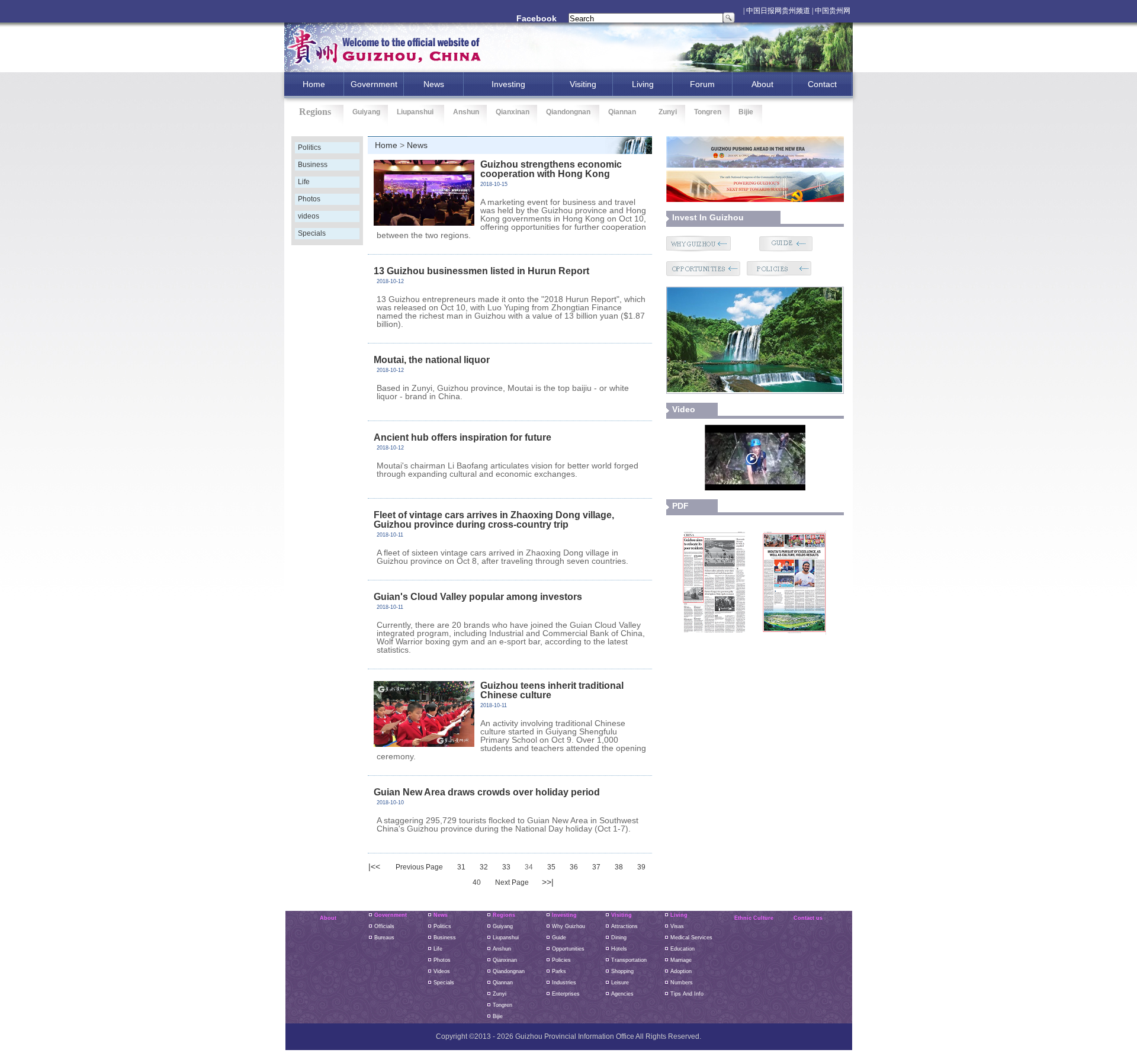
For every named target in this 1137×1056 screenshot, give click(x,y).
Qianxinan (512, 112)
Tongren (707, 112)
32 (484, 867)
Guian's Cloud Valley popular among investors (478, 597)
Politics (309, 147)
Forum (702, 84)
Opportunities (568, 949)
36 (574, 867)
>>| (548, 882)
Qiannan (622, 112)
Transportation (629, 960)
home (314, 84)
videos (308, 216)
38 (619, 867)
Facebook (536, 18)
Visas (677, 926)
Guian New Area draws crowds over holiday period (487, 792)
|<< (374, 866)
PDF (680, 506)
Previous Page (419, 867)
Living (643, 84)
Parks (559, 971)
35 (551, 867)
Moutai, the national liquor (432, 360)
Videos (441, 971)
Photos (309, 199)
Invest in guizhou (708, 217)
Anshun (466, 112)
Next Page (512, 882)
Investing (564, 915)
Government (374, 84)
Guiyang (366, 112)
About (762, 84)
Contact (822, 84)
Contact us (808, 918)
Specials (312, 233)
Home (386, 145)
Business (312, 165)
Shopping (622, 971)
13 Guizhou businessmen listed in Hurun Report (481, 271)
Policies (561, 960)
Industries (564, 983)
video (683, 409)
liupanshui (506, 938)
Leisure (620, 983)
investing (508, 84)
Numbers (681, 983)
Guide (559, 938)
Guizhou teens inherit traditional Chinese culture (552, 690)
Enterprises (566, 994)
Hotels (619, 949)
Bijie (745, 112)
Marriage (681, 960)
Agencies (622, 994)
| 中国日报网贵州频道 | (778, 11)
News (433, 84)
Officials (384, 926)
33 (506, 867)
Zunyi (668, 112)
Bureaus (384, 938)
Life (304, 182)
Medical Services (691, 938)
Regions (504, 915)
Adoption (681, 971)
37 (596, 867)
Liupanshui (415, 112)
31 (461, 867)
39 (641, 867)
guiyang (503, 926)
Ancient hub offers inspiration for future (462, 437)
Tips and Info (687, 994)
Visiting (583, 84)
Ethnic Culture (753, 918)
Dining (619, 938)
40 (477, 882)
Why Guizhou (568, 926)
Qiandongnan (568, 112)
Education (682, 949)
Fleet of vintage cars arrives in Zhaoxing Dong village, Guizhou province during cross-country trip (494, 519)
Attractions (624, 926)
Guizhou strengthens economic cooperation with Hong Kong (551, 169)
